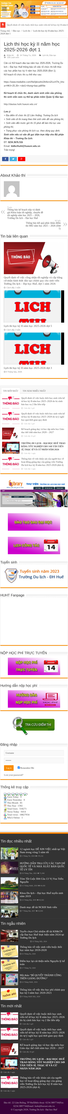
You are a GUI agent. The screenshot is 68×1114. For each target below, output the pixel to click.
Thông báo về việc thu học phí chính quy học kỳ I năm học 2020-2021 (42, 991)
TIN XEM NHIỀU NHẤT (34, 391)
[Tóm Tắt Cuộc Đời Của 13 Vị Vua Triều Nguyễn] (9, 883)
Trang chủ (5, 30)
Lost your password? (13, 775)
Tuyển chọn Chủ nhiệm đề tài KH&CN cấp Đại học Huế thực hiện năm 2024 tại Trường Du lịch (42, 934)
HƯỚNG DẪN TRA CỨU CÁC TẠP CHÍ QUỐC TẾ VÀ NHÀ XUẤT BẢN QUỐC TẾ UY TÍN (42, 866)
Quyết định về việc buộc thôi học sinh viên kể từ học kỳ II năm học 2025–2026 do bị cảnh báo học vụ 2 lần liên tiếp (43, 401)
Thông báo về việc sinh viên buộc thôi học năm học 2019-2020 (41, 948)
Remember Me (27, 768)
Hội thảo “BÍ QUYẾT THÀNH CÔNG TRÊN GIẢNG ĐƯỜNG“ (41, 977)
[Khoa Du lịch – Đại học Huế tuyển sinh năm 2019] (9, 897)
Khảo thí (10, 55)
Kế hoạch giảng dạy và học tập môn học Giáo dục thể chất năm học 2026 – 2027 (42, 1046)
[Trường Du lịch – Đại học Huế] (34, 10)
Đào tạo (16, 30)
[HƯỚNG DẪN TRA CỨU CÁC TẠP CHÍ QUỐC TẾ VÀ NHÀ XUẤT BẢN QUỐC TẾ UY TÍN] (9, 868)
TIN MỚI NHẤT (10, 391)
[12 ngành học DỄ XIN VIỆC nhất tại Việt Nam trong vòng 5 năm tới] (9, 853)
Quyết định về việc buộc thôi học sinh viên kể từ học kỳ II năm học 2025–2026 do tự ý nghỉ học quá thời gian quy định (43, 416)
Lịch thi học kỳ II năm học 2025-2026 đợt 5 (28, 325)
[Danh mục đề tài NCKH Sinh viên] (9, 911)
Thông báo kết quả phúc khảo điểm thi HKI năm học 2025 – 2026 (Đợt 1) (43, 225)
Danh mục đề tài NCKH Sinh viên (38, 907)
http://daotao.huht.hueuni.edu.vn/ (20, 104)
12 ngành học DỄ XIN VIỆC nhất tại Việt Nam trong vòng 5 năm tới (42, 851)
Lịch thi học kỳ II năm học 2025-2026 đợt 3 (28, 367)
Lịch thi (26, 30)
